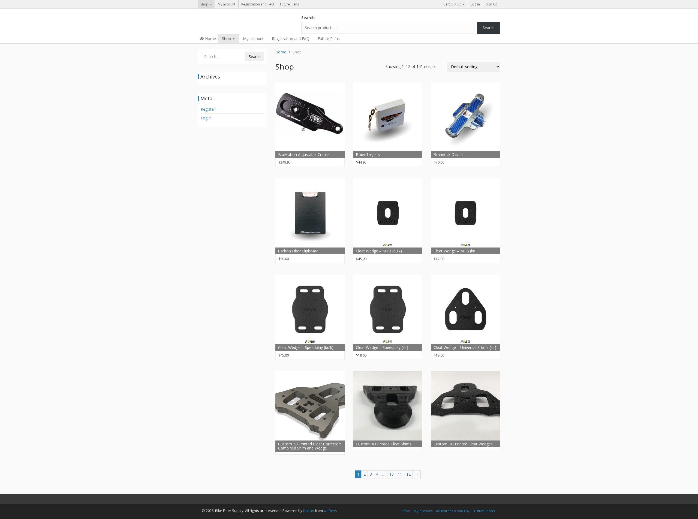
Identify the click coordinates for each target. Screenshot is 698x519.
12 (408, 474)
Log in (475, 4)
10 (391, 474)
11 (400, 474)
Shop (204, 4)
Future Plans (289, 4)
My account (226, 4)
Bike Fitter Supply (238, 19)
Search (308, 17)
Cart (452, 4)
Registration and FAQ (257, 4)
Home (210, 38)
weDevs (330, 510)
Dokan (308, 510)
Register (208, 109)
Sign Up (492, 4)
